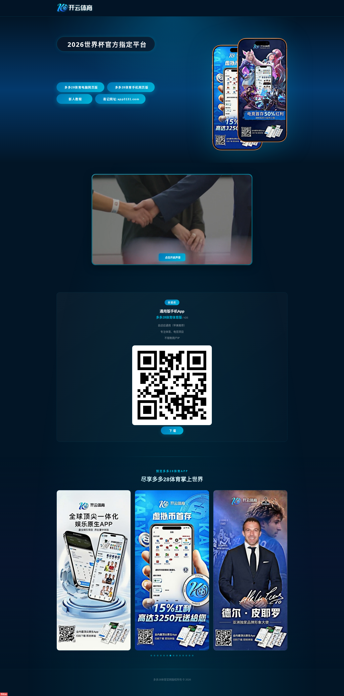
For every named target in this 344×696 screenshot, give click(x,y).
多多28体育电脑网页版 (81, 87)
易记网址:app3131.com (121, 99)
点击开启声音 (173, 257)
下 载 (172, 430)
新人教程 (75, 99)
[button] (151, 655)
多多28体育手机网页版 (132, 87)
